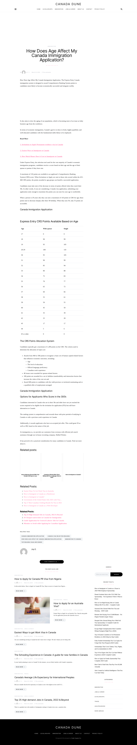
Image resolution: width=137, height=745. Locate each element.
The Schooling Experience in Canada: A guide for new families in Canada (51, 655)
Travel (65, 599)
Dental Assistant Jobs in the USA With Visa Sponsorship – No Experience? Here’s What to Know (108, 597)
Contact (89, 9)
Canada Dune (68, 4)
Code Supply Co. (76, 738)
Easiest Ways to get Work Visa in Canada (35, 632)
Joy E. (28, 72)
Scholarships (48, 9)
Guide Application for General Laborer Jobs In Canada (44, 520)
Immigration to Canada (73, 539)
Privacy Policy (100, 9)
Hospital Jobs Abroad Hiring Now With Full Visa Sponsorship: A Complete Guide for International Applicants (108, 623)
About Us (81, 9)
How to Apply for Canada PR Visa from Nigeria (37, 579)
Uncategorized (100, 706)
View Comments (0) (50, 561)
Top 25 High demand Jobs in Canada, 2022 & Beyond (43, 515)
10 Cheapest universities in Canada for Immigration (42, 518)
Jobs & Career (70, 9)
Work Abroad (99, 711)
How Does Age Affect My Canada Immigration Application (41, 539)
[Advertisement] (51, 32)
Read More (19, 591)
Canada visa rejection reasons (59, 536)
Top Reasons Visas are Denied (32, 542)
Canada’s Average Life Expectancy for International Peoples (44, 677)
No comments (47, 72)
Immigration (59, 9)
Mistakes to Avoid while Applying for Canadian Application (45, 523)
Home (39, 9)
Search (116, 574)
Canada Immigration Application (33, 536)
